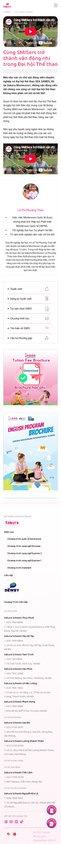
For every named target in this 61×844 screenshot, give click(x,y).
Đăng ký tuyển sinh (21, 298)
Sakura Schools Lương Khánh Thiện (24, 741)
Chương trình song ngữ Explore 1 (24, 561)
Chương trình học (19, 318)
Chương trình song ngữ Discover (24, 546)
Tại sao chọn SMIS (21, 308)
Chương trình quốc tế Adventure (24, 539)
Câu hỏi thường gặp (21, 338)
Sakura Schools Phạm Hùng (19, 702)
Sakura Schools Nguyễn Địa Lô (21, 794)
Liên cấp (8, 575)
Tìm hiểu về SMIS (20, 328)
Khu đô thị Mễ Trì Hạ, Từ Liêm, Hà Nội (27, 711)
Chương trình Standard (19, 568)
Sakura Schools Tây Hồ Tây (19, 636)
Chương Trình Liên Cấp (16, 602)
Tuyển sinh (16, 289)
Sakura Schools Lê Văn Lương (20, 683)
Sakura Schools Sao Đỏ (17, 723)
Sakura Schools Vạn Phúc (18, 669)
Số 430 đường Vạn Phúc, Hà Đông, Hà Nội (29, 678)
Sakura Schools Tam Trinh (19, 654)
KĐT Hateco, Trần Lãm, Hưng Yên (24, 782)
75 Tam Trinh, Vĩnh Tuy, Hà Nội (23, 664)
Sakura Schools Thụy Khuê (19, 618)
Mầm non (9, 532)
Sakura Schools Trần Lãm (18, 773)
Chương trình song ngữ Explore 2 (24, 553)
